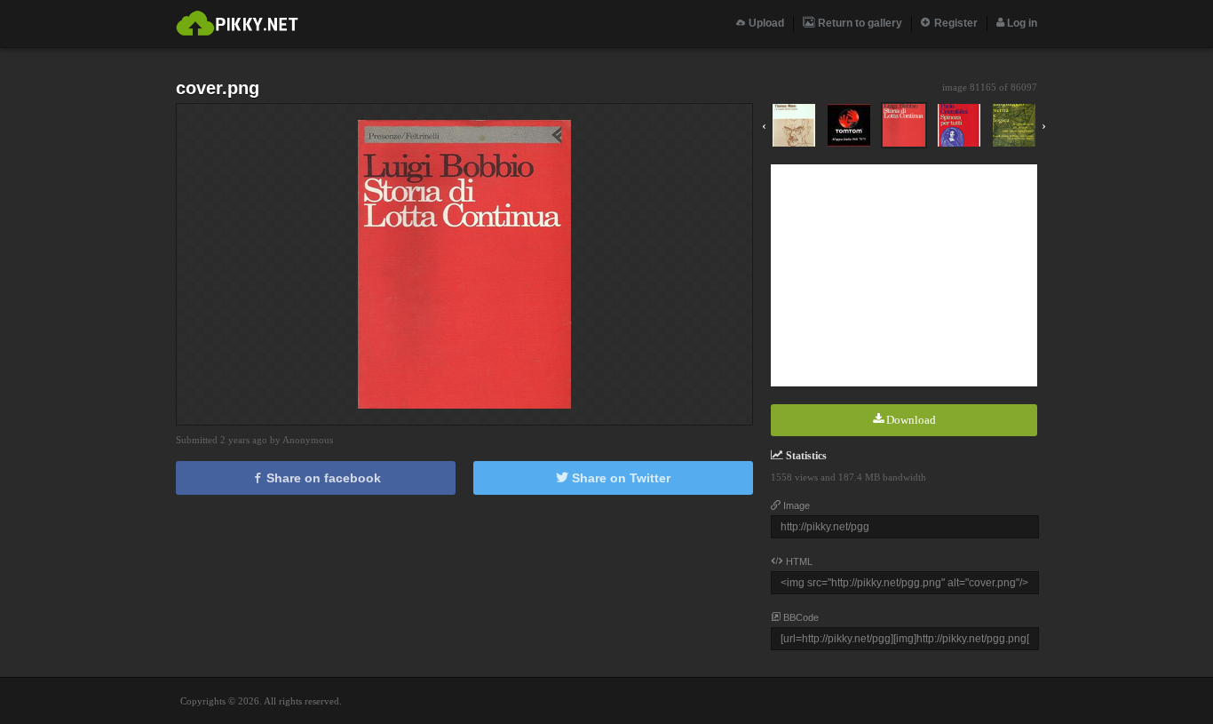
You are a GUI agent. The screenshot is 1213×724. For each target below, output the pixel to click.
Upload (765, 23)
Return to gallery (858, 23)
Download (910, 419)
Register (955, 23)
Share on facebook (322, 478)
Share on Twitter (619, 478)
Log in (1020, 23)
